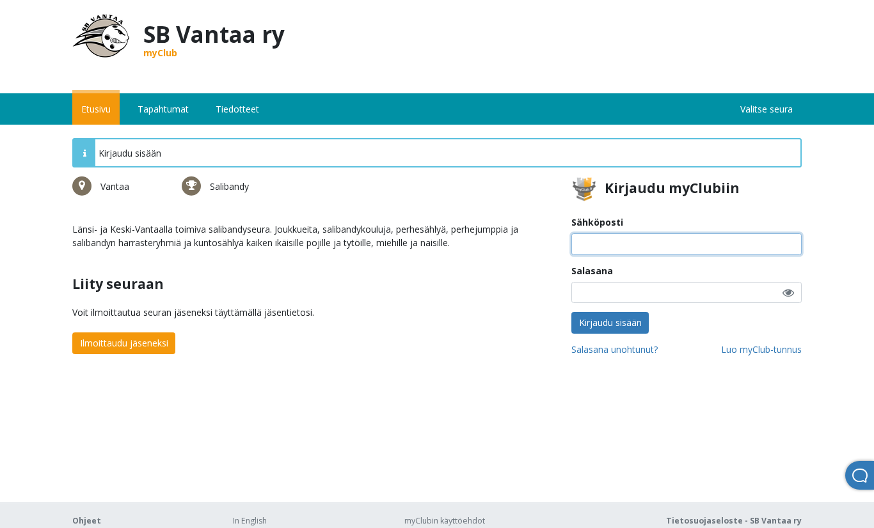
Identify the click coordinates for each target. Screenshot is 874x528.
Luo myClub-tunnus (761, 349)
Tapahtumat (163, 109)
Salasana (592, 271)
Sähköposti (597, 222)
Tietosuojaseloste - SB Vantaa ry (734, 520)
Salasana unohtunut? (614, 349)
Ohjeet (86, 520)
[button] (788, 292)
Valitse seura (766, 109)
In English (250, 520)
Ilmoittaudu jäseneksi (124, 343)
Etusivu (96, 109)
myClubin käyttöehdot (444, 520)
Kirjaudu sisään (610, 322)
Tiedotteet (237, 109)
